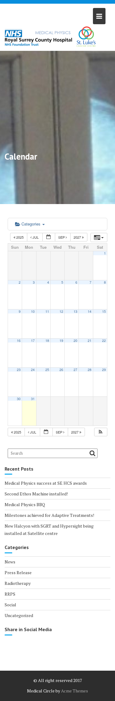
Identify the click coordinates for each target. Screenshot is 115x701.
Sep (62, 237)
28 (89, 369)
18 (47, 340)
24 (33, 369)
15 (104, 311)
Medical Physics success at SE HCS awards (46, 483)
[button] (100, 432)
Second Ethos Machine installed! (36, 494)
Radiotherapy (18, 583)
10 (33, 311)
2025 (20, 237)
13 (75, 311)
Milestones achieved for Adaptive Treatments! (49, 515)
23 (19, 369)
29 (104, 369)
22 (104, 340)
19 (61, 340)
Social (10, 605)
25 (47, 369)
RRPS (10, 594)
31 (33, 398)
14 (89, 311)
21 (89, 340)
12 (61, 311)
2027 (78, 237)
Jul (36, 237)
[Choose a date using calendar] (48, 237)
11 (47, 311)
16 (19, 340)
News (10, 562)
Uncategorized (19, 615)
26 (61, 369)
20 (75, 340)
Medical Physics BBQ (25, 504)
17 (33, 340)
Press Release (18, 572)
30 (19, 398)
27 (75, 369)
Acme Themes (74, 691)
